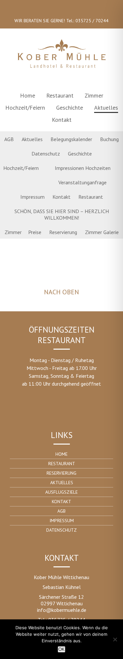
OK (61, 649)
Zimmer (94, 95)
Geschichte (69, 107)
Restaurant (59, 95)
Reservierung (63, 232)
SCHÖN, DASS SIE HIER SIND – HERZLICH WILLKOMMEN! (61, 214)
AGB (9, 139)
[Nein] (115, 639)
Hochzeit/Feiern (25, 107)
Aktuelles (106, 107)
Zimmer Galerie (102, 232)
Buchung (109, 139)
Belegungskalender (71, 139)
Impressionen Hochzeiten (83, 168)
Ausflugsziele (61, 492)
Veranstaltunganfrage (82, 182)
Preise (34, 232)
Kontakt (62, 119)
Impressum (32, 196)
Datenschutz (45, 153)
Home (27, 95)
